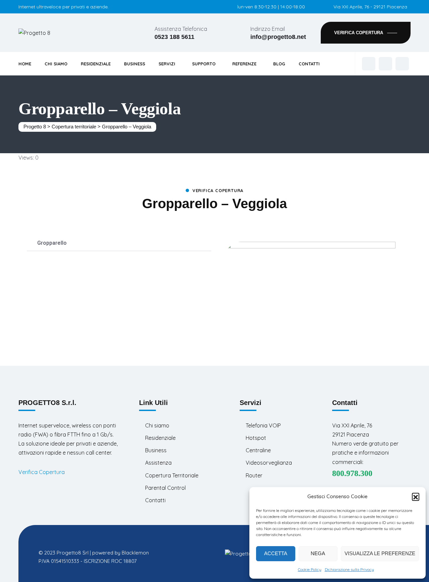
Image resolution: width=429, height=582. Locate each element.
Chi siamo (157, 425)
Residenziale (96, 63)
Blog (279, 63)
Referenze (244, 63)
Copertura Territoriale (171, 475)
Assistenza (158, 462)
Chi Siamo (56, 63)
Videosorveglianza (269, 462)
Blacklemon (135, 552)
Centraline (258, 450)
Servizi (167, 63)
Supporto (204, 63)
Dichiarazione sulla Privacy (349, 569)
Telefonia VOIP (263, 425)
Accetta (275, 553)
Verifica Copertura (41, 472)
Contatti (309, 63)
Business (134, 63)
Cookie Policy (309, 569)
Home (24, 63)
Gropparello (52, 243)
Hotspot (256, 437)
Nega (318, 553)
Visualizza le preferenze (380, 553)
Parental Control (165, 487)
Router (254, 475)
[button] (415, 496)
